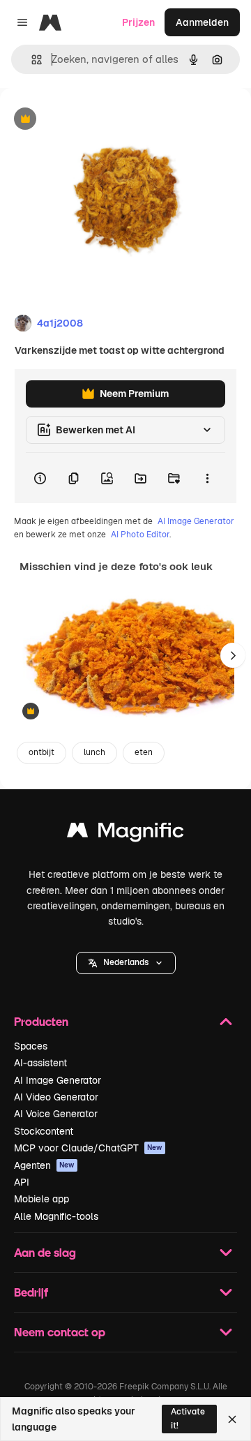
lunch (94, 752)
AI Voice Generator (56, 1113)
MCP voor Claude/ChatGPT (88, 1148)
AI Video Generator (56, 1097)
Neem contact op (59, 1331)
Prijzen (138, 22)
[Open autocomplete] (31, 59)
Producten (41, 1021)
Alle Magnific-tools (56, 1216)
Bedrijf (31, 1292)
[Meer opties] (207, 478)
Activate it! (188, 1418)
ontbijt (41, 752)
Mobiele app (41, 1199)
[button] (126, 963)
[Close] (232, 1419)
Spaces (30, 1046)
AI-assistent (40, 1063)
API (21, 1182)
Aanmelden (202, 22)
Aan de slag (45, 1252)
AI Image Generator (196, 521)
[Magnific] (125, 833)
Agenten (44, 1165)
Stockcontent (43, 1131)
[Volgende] (232, 655)
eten (144, 752)
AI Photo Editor (140, 534)
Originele (92, 119)
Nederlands (126, 962)
